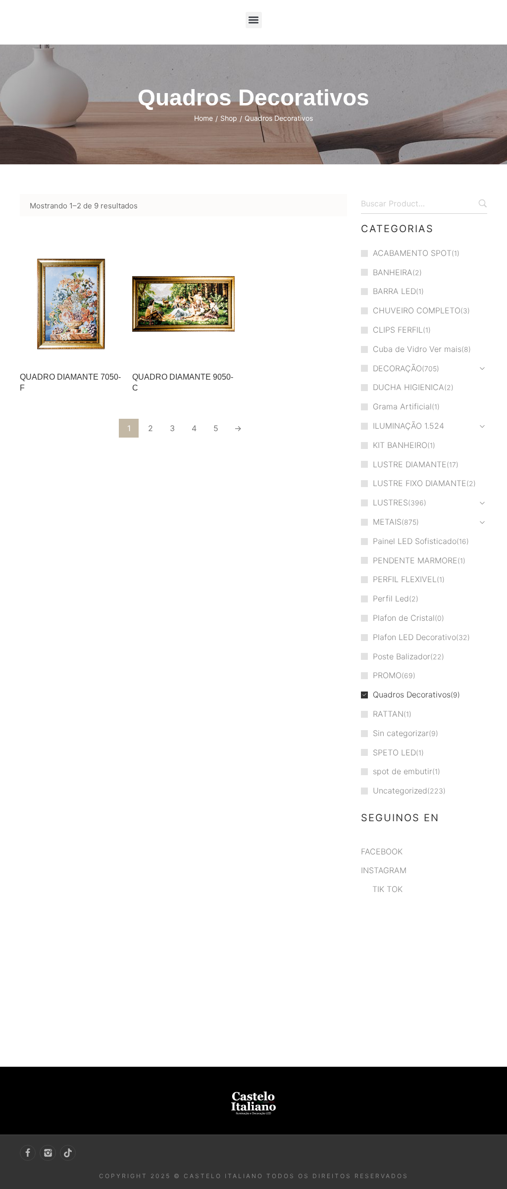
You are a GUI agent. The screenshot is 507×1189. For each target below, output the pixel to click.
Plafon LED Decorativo (414, 637)
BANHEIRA (392, 272)
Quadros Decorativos (412, 694)
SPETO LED (394, 752)
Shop (228, 118)
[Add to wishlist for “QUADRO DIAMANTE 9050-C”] (203, 351)
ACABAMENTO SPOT (412, 253)
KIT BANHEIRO (400, 445)
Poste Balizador (401, 656)
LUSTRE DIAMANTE (410, 464)
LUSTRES (390, 502)
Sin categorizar (401, 733)
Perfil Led (391, 598)
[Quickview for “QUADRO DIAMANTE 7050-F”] (71, 304)
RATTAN (388, 714)
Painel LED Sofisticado (414, 541)
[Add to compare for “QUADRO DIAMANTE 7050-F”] (111, 351)
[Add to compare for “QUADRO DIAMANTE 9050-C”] (224, 351)
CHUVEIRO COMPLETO (416, 310)
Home (203, 118)
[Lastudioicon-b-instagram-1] (47, 1153)
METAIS (387, 522)
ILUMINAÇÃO (397, 426)
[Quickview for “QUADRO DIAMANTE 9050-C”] (183, 304)
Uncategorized (400, 790)
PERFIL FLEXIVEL (405, 579)
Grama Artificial (402, 406)
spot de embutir (402, 771)
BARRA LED (394, 291)
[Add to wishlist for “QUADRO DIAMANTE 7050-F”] (91, 351)
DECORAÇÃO (397, 368)
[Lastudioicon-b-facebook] (28, 1153)
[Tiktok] (68, 1153)
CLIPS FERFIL (398, 330)
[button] (254, 20)
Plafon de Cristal (404, 618)
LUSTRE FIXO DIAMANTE (419, 483)
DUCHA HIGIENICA (408, 387)
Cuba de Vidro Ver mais (417, 349)
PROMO (387, 675)
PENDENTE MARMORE (415, 560)
